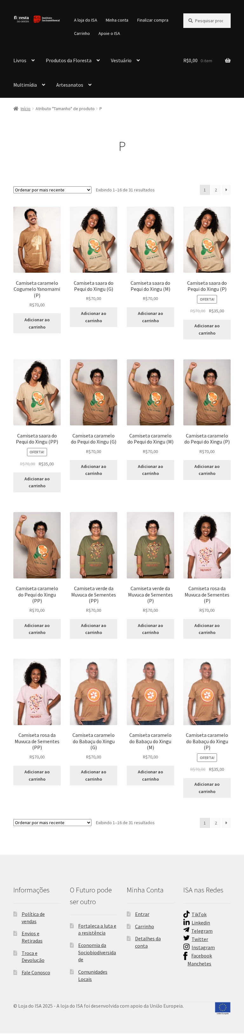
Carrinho (82, 33)
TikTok (199, 914)
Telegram (202, 931)
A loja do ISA (85, 20)
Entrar (142, 914)
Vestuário (121, 60)
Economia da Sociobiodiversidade (97, 952)
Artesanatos (69, 85)
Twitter (200, 939)
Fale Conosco (36, 972)
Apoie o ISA (109, 33)
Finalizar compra (152, 20)
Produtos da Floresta (69, 60)
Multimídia (25, 85)
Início (25, 108)
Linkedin (201, 922)
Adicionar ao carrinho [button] (37, 323)
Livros (19, 60)
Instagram (203, 947)
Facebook (201, 955)
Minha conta (117, 20)
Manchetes (199, 963)
